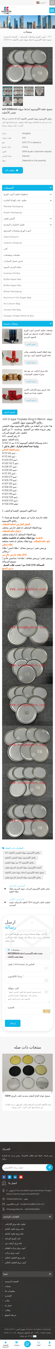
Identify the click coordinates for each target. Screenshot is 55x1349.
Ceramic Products (13, 242)
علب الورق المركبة (13, 1238)
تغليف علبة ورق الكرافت (15, 1224)
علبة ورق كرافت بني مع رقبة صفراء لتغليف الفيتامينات (36, 373)
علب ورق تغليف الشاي (14, 1229)
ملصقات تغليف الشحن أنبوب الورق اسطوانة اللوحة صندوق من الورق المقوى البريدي (38, 333)
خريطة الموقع (10, 1315)
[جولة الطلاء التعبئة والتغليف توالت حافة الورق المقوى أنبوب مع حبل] (12, 358)
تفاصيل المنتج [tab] (9, 412)
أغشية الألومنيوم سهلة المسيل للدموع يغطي (23, 867)
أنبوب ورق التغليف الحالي (15, 1262)
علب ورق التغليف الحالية (15, 1257)
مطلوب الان (10, 170)
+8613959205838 (31, 1209)
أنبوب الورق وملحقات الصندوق (33, 36)
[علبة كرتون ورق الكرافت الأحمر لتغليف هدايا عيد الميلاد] (12, 395)
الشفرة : (11, 1007)
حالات (7, 1300)
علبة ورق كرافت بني (13, 1243)
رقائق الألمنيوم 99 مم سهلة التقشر (19, 862)
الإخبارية (8, 1296)
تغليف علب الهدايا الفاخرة (15, 200)
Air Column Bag (12, 303)
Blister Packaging (13, 291)
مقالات (8, 1310)
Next (52, 1092)
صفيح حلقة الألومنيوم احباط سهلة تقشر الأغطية (24, 872)
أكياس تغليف (9, 218)
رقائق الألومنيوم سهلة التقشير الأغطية (20, 857)
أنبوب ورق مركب (12, 1253)
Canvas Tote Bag (12, 309)
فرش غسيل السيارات (13, 261)
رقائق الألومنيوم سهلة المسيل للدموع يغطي (23, 877)
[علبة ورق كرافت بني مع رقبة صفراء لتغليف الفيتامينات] (12, 376)
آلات (5, 249)
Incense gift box (12, 273)
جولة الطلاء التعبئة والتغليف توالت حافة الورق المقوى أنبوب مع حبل (37, 354)
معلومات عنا (10, 1291)
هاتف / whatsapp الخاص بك (21, 964)
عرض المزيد (31, 344)
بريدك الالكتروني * (16, 976)
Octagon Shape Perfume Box (19, 315)
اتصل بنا (8, 1305)
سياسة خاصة (46, 1332)
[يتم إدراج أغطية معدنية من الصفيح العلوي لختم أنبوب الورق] (27, 1073)
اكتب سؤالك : (14, 988)
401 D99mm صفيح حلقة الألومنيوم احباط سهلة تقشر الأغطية (25, 955)
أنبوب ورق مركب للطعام (15, 1248)
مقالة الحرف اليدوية (12, 267)
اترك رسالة (27, 1344)
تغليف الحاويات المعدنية (14, 224)
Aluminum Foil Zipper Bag (17, 297)
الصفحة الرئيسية (10, 36)
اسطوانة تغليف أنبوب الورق (16, 194)
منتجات (8, 1286)
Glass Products (11, 236)
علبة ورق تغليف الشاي (14, 1233)
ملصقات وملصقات (12, 255)
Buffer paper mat (12, 279)
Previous (3, 1092)
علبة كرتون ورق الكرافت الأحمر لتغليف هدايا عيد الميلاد (37, 391)
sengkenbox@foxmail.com (32, 1204)
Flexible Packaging (13, 206)
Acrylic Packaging (13, 212)
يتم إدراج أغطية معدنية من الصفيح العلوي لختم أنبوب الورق (27, 1098)
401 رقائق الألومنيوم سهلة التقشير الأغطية (22, 852)
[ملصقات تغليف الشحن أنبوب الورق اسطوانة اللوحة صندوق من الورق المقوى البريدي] (12, 336)
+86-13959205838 (14, 1199)
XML (37, 1332)
